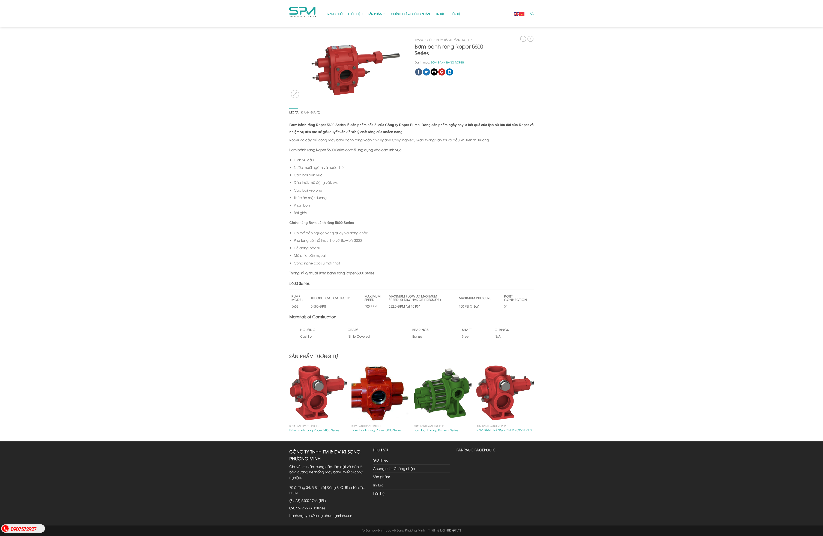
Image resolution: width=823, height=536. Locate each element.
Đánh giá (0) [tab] (310, 112)
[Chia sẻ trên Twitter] (426, 71)
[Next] (533, 402)
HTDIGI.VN (453, 530)
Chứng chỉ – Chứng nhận (410, 14)
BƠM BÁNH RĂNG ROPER (454, 40)
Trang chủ (334, 14)
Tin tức (440, 14)
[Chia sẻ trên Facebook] (418, 71)
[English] (516, 13)
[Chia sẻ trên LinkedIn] (449, 71)
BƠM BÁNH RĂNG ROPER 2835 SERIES (504, 430)
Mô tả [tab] (293, 112)
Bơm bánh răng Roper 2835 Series (314, 430)
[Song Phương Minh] (304, 13)
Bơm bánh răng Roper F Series (436, 430)
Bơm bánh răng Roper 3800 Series (376, 430)
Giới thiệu (355, 14)
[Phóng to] (295, 94)
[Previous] (289, 402)
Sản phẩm (375, 14)
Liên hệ (456, 14)
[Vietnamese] (522, 13)
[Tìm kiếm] (532, 13)
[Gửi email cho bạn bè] (434, 71)
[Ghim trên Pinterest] (441, 71)
